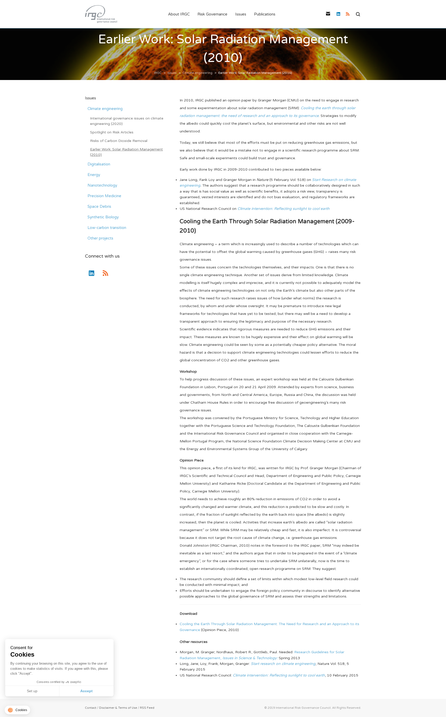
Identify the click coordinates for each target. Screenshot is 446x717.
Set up (32, 691)
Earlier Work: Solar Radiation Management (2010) (126, 152)
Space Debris (99, 206)
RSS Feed (147, 708)
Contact (90, 708)
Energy (93, 174)
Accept (86, 691)
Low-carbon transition (106, 227)
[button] (17, 710)
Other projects (100, 238)
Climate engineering (105, 108)
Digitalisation (98, 164)
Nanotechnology (102, 185)
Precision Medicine (104, 196)
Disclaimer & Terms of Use (118, 708)
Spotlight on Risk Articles (111, 132)
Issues (90, 98)
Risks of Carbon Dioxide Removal (118, 141)
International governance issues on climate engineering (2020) (126, 121)
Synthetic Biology (103, 217)
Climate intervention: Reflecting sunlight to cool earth (283, 208)
